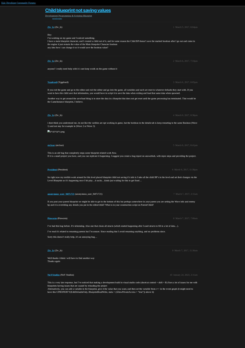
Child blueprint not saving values (78, 10)
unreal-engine (57, 19)
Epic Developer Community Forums (18, 3)
